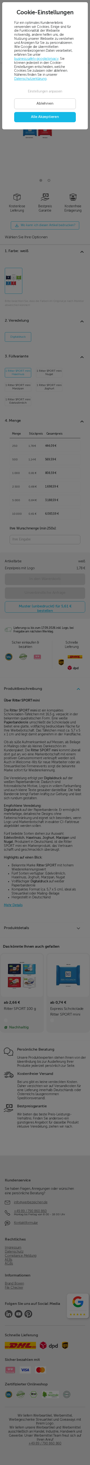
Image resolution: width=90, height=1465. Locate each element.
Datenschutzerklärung (30, 79)
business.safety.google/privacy (36, 59)
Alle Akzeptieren (45, 117)
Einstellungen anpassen (45, 91)
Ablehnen (44, 104)
